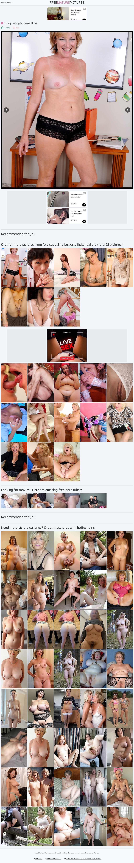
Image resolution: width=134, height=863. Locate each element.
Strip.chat (74, 19)
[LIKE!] (2, 28)
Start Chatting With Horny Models (76, 12)
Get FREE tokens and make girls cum (77, 213)
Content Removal (54, 858)
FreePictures (67, 2)
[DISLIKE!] (14, 28)
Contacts (38, 858)
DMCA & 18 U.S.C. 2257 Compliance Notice (83, 858)
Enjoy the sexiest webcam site (77, 196)
